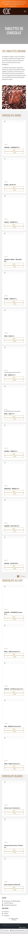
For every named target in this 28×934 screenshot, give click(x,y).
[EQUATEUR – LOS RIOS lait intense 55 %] (14, 672)
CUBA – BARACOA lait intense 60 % (12, 726)
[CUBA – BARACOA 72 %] (14, 356)
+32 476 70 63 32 (8, 903)
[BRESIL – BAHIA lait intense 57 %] (14, 634)
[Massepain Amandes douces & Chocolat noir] (14, 828)
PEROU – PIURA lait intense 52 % (12, 764)
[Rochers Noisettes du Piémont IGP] (14, 868)
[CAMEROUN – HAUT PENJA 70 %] (14, 509)
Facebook (6, 911)
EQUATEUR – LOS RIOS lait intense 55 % (13, 689)
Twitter (6, 913)
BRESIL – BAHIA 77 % (9, 414)
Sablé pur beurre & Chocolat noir (12, 808)
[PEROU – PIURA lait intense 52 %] (14, 747)
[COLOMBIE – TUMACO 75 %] (14, 434)
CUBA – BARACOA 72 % (9, 375)
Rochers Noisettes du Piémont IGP (12, 884)
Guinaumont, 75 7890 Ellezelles (12, 901)
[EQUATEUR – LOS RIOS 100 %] (14, 546)
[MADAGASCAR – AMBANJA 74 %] (14, 471)
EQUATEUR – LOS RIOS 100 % (11, 563)
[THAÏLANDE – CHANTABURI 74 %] (14, 130)
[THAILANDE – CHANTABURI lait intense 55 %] (14, 595)
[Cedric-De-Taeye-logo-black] (14, 918)
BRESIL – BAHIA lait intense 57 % (12, 651)
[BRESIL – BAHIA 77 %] (14, 395)
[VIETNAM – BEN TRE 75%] (14, 168)
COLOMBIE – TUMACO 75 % (10, 451)
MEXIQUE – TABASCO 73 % (10, 299)
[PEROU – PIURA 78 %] (14, 319)
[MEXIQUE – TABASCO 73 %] (14, 282)
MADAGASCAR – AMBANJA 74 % (11, 488)
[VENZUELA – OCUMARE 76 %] (14, 205)
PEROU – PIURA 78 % (9, 336)
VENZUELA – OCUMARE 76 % (11, 222)
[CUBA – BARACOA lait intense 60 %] (14, 709)
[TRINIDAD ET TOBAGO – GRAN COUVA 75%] (14, 242)
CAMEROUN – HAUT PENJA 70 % (11, 526)
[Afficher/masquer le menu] (25, 11)
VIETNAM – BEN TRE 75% (10, 185)
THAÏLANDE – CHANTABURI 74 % (12, 147)
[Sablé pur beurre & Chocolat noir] (14, 791)
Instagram (6, 915)
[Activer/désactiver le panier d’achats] (21, 11)
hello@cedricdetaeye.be (10, 905)
